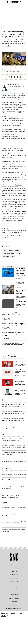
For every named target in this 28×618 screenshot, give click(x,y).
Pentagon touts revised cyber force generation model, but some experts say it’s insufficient (14, 324)
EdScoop (14, 585)
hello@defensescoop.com (14, 608)
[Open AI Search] (4, 2)
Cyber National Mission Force (16, 148)
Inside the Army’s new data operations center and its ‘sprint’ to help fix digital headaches (20, 289)
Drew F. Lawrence (21, 296)
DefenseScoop (14, 574)
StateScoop (14, 581)
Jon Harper (21, 282)
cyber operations (8, 253)
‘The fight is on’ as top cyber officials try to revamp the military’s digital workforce (21, 302)
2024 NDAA (6, 256)
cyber (4, 250)
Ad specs (14, 601)
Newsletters (14, 595)
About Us (14, 564)
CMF (13, 256)
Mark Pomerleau (7, 49)
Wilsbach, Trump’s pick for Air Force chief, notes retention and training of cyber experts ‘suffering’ (14, 334)
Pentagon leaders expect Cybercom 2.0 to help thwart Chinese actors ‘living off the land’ (13, 314)
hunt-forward (19, 185)
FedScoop (14, 571)
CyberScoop (14, 578)
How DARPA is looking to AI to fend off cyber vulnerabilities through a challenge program (20, 373)
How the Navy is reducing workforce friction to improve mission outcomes (20, 364)
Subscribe (4, 615)
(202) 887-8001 (14, 605)
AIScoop (14, 588)
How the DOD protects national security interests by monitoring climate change (20, 383)
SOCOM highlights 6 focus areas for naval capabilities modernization (21, 271)
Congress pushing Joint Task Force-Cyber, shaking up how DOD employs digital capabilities (13, 344)
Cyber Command (14, 250)
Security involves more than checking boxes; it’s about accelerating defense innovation (20, 391)
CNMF (18, 253)
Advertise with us (14, 598)
